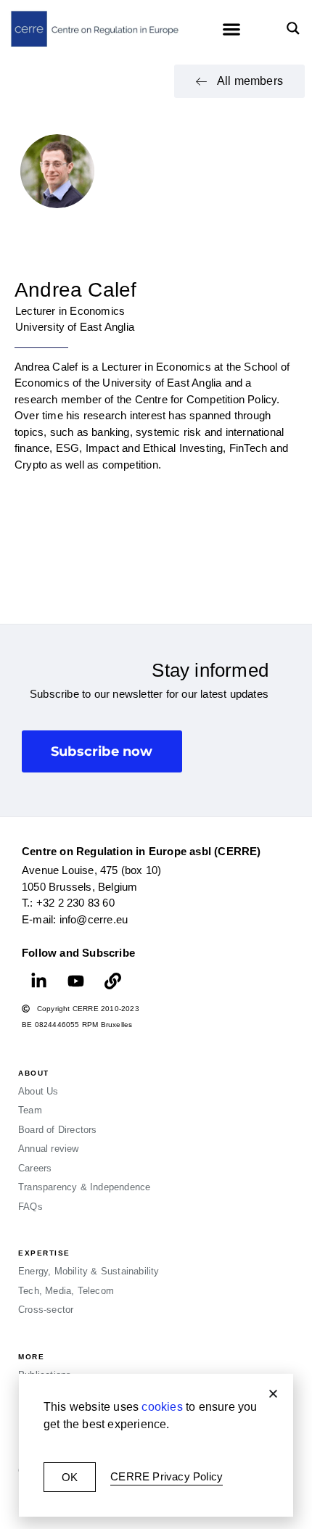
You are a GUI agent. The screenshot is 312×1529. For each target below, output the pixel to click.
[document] (156, 764)
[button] (273, 1393)
